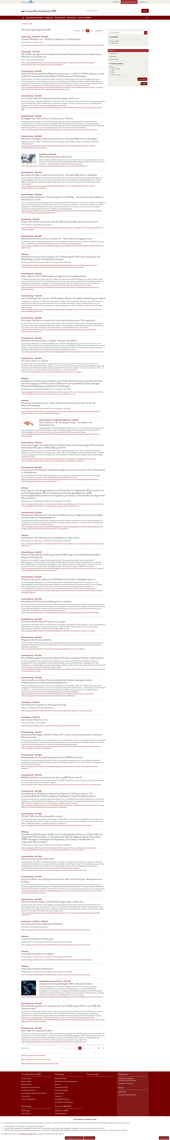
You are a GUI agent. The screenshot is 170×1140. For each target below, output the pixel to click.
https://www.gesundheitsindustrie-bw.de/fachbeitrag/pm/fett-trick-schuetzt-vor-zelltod (51, 372)
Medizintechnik (26, 1084)
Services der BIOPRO (84, 18)
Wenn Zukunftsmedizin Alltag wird (55, 157)
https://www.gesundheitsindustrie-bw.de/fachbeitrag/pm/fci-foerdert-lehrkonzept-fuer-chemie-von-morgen (58, 631)
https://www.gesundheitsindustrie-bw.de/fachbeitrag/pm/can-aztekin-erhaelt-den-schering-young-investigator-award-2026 (61, 108)
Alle (112, 67)
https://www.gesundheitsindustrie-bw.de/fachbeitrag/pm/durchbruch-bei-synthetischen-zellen (53, 870)
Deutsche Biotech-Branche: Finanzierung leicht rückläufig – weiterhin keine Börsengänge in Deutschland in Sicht (62, 198)
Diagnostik (58, 1096)
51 (98, 1048)
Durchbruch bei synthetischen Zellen (38, 859)
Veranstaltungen (60, 18)
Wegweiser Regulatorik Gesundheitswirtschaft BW (127, 1079)
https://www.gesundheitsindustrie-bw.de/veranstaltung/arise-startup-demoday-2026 (50, 726)
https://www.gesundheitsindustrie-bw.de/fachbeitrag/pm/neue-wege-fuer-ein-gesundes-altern (53, 1042)
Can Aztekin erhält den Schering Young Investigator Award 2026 (50, 98)
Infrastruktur (25, 1096)
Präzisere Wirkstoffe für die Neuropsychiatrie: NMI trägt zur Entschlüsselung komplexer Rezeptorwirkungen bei (61, 556)
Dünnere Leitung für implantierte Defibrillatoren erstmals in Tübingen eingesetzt (58, 579)
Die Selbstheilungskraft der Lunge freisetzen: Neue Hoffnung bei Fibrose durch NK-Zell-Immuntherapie (61, 1007)
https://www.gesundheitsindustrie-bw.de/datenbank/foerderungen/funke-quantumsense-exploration (56, 975)
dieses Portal (115, 41)
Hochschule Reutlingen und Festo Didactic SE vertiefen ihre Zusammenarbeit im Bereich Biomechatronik (61, 736)
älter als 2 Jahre (116, 75)
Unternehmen (26, 1113)
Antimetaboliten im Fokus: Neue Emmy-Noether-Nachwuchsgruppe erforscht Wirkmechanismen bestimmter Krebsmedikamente (56, 681)
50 (88, 31)
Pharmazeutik (59, 1093)
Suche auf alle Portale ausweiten (34, 1055)
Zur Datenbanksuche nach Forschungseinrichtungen (41, 1063)
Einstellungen (164, 1138)
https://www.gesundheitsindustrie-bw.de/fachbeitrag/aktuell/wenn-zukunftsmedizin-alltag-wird (54, 166)
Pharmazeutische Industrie (30, 1087)
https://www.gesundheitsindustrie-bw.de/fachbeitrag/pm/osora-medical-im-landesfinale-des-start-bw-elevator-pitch (61, 785)
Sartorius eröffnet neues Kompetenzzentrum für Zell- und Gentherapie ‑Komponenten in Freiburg (61, 880)
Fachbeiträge (48, 18)
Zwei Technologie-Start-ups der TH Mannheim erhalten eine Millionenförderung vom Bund (63, 298)
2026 (112, 71)
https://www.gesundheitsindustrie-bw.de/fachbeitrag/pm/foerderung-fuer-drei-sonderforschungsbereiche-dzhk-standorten (59, 767)
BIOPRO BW (116, 2)
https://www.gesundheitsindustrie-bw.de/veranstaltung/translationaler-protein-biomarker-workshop (55, 930)
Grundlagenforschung (62, 1099)
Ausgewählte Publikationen (64, 1102)
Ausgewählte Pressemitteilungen (66, 1081)
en (147, 18)
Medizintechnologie (61, 1090)
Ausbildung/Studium (28, 1090)
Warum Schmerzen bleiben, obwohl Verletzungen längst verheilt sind (52, 902)
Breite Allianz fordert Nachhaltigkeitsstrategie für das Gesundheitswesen (53, 276)
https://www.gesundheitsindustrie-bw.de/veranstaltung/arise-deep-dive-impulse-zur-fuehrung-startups (56, 711)
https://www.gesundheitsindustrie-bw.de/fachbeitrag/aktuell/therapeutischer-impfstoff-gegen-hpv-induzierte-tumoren (62, 997)
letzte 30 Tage (115, 69)
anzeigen (144, 84)
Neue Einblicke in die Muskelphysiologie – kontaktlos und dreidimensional (65, 423)
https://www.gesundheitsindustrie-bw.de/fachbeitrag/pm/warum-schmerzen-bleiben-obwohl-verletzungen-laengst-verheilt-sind (60, 914)
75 (93, 31)
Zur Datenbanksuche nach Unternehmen (37, 1059)
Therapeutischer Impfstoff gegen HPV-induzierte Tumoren (66, 984)
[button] (146, 64)
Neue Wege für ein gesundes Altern (37, 1031)
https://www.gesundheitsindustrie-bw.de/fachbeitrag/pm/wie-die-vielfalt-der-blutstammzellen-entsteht (56, 825)
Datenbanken (71, 18)
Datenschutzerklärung (27, 1134)
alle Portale (114, 43)
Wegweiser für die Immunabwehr (36, 640)
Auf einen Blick (26, 1078)
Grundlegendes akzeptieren (74, 1138)
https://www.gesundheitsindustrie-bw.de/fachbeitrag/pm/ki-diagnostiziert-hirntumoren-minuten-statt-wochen (59, 130)
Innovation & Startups (125, 1083)
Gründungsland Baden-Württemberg (33, 1093)
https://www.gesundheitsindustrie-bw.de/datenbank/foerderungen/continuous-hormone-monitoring (55, 945)
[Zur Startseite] (39, 11)
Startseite (24, 24)
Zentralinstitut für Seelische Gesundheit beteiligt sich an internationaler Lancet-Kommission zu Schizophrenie (63, 471)
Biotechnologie (26, 1081)
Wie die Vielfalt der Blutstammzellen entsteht (41, 816)
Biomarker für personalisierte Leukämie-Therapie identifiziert (49, 341)
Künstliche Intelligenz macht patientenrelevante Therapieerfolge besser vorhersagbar (59, 139)
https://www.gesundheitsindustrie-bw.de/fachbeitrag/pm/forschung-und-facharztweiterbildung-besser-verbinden (60, 613)
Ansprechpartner (60, 1113)
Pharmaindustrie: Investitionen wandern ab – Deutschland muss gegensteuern (56, 239)
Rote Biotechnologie (61, 1087)
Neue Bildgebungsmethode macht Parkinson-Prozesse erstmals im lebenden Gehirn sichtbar (62, 658)
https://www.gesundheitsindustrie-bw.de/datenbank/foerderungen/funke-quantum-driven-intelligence (56, 960)
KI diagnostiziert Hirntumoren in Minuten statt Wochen (47, 119)
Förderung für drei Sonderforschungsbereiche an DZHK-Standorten (52, 757)
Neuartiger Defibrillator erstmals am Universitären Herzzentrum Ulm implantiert (58, 320)
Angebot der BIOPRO (62, 1110)
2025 (112, 73)
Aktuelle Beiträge (60, 1078)
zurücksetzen (142, 79)
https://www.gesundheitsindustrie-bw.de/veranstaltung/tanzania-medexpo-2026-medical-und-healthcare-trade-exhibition (62, 45)
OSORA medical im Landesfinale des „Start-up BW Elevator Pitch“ (51, 777)
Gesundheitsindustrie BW (129, 2)
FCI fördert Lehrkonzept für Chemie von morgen (43, 622)
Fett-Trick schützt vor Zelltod (34, 361)
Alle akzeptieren (89, 1138)
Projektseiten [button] (143, 2)
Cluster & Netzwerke (28, 1099)
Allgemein (112, 50)
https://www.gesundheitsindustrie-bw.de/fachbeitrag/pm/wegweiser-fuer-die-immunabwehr (53, 649)
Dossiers (57, 1084)
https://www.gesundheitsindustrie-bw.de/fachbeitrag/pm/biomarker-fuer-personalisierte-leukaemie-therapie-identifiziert (62, 352)
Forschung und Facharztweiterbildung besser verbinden (46, 601)
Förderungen (112, 56)
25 (83, 31)
